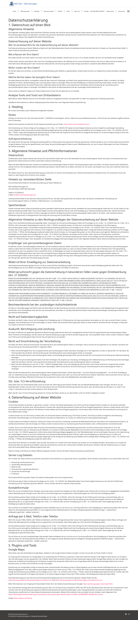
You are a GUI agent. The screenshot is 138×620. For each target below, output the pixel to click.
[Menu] (128, 11)
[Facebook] (126, 614)
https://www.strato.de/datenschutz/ (76, 124)
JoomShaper (43, 616)
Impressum (121, 11)
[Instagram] (129, 614)
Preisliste (36, 11)
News (68, 11)
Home (14, 11)
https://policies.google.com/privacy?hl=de (98, 584)
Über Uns (77, 11)
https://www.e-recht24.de (23, 598)
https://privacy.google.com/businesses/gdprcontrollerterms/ (30, 580)
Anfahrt (60, 11)
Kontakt (86, 11)
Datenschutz (110, 11)
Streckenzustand (49, 11)
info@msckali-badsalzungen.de (25, 195)
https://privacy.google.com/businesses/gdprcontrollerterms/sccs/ (78, 580)
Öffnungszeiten (25, 11)
